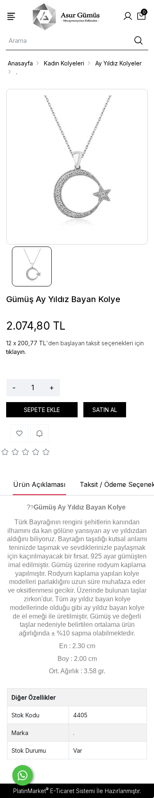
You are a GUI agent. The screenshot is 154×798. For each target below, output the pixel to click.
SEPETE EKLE (42, 409)
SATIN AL (104, 409)
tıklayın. (16, 351)
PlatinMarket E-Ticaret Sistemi (54, 790)
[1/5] (5, 453)
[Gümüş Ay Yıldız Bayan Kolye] (77, 166)
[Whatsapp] (22, 775)
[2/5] (10, 453)
